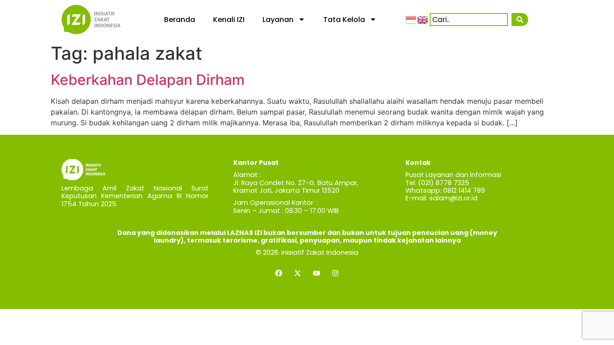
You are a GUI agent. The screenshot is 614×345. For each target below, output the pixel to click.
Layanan (278, 19)
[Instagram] (335, 273)
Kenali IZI (229, 19)
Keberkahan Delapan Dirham (148, 79)
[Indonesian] (411, 19)
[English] (423, 19)
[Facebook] (278, 273)
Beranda (179, 19)
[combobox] (469, 19)
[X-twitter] (297, 273)
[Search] (520, 19)
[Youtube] (316, 273)
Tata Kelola (344, 19)
